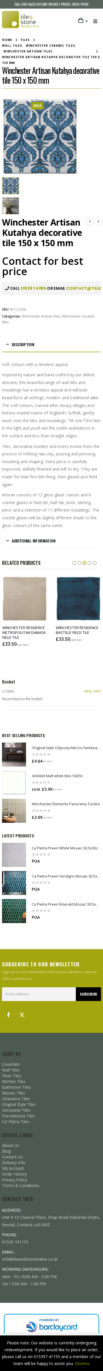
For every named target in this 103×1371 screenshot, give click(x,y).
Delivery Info (13, 1162)
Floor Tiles (11, 1075)
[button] (97, 21)
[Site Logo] (20, 21)
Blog (6, 1151)
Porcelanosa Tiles (18, 1116)
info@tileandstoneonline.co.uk (30, 1259)
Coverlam (11, 1064)
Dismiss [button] (82, 1363)
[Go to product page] (14, 755)
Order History (14, 1174)
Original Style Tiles (19, 1104)
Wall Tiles (10, 1070)
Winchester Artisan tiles (41, 316)
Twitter (22, 1015)
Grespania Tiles (16, 1110)
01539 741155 (80, 4)
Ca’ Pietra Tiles (15, 1121)
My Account (13, 1168)
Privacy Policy (14, 1179)
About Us (10, 1145)
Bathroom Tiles (16, 1087)
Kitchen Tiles (13, 1081)
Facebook (8, 1015)
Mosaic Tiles (13, 1093)
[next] (98, 222)
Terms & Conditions (20, 1185)
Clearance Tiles (16, 1098)
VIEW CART (92, 691)
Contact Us (12, 1157)
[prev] (90, 222)
